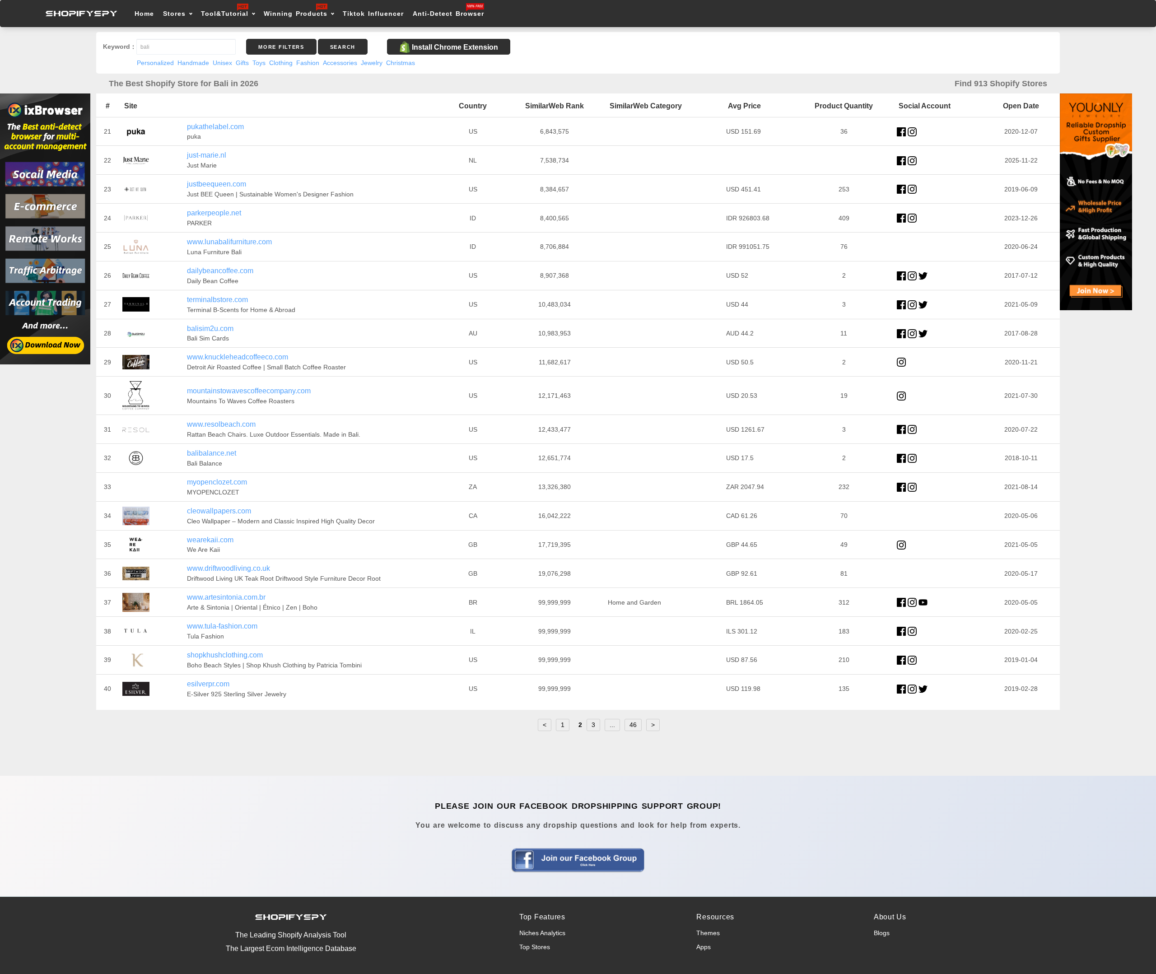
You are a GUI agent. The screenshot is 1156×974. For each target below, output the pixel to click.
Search (342, 47)
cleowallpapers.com (219, 511)
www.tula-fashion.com (222, 626)
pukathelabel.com (215, 126)
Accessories (340, 62)
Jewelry (371, 62)
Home (144, 13)
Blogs (882, 933)
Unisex (222, 62)
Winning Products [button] (295, 13)
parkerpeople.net (214, 213)
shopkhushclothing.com (225, 655)
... (612, 724)
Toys (259, 62)
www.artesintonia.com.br (226, 597)
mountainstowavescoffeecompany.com (249, 391)
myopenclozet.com (217, 482)
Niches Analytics (542, 933)
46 (633, 724)
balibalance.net (211, 453)
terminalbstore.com (217, 299)
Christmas (400, 62)
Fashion (307, 62)
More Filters (281, 47)
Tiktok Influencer (373, 13)
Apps (703, 947)
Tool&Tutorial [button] (224, 13)
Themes (708, 933)
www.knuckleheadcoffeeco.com (237, 357)
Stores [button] (176, 13)
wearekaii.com (210, 540)
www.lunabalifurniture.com (229, 242)
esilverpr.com (208, 684)
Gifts (242, 62)
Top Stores (534, 947)
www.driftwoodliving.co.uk (228, 568)
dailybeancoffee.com (220, 271)
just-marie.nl (206, 155)
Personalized (155, 62)
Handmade (193, 62)
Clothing (281, 62)
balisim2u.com (210, 328)
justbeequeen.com (216, 184)
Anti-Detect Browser (448, 13)
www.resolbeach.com (221, 424)
